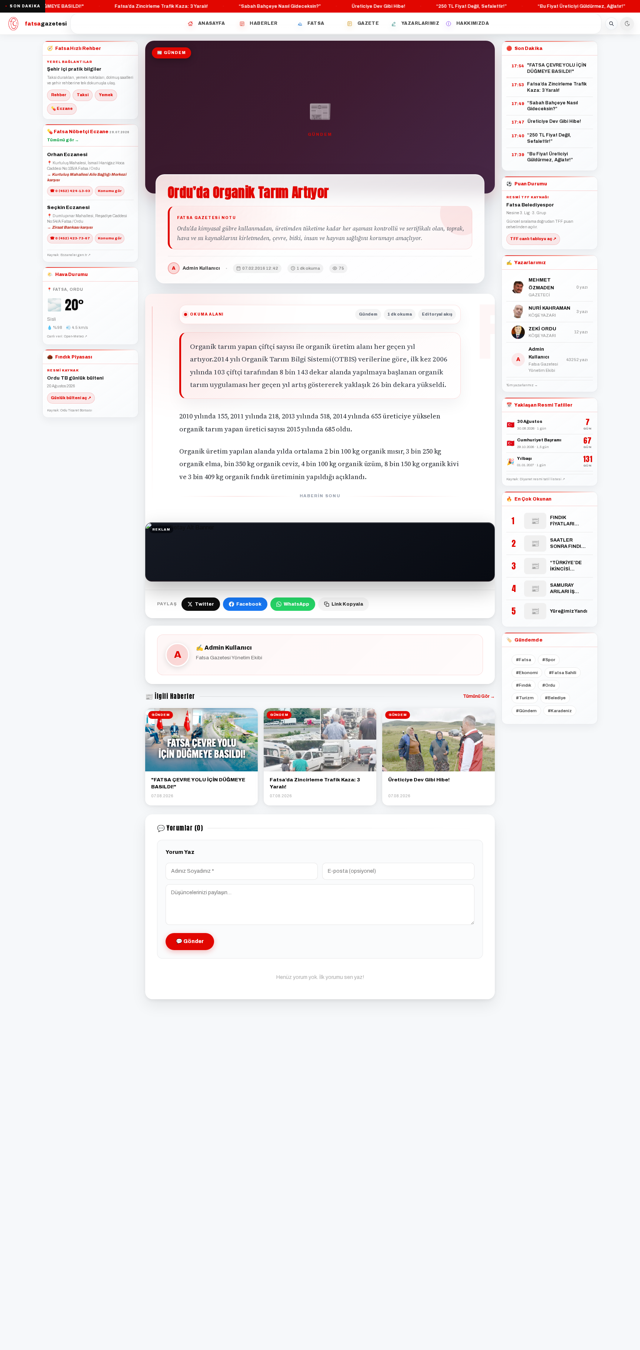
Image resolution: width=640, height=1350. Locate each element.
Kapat (399, 795)
